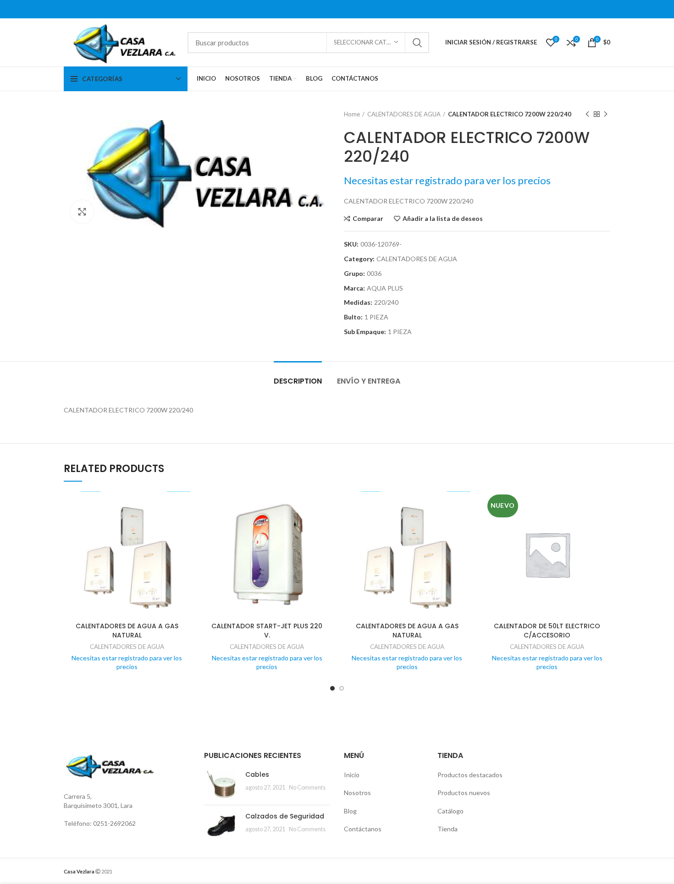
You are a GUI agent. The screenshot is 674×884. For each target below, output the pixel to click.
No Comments (307, 787)
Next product (605, 114)
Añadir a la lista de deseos (443, 218)
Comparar (368, 218)
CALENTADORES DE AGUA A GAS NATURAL (127, 630)
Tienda (447, 829)
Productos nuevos (463, 792)
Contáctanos (362, 829)
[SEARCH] (416, 42)
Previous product (587, 114)
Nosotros (357, 792)
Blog (350, 811)
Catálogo (450, 811)
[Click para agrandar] (82, 211)
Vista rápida (183, 526)
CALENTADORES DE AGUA (404, 114)
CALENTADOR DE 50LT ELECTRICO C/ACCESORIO (547, 630)
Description (298, 381)
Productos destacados (470, 775)
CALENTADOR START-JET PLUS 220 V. (266, 630)
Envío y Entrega (368, 381)
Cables (257, 774)
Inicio (351, 775)
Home (352, 114)
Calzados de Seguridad (284, 816)
